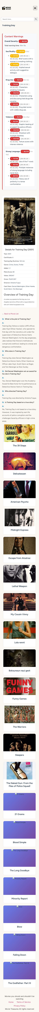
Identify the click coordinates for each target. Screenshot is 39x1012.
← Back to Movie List (10, 314)
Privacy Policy (19, 1006)
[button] (35, 8)
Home (11, 1002)
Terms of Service (24, 1002)
